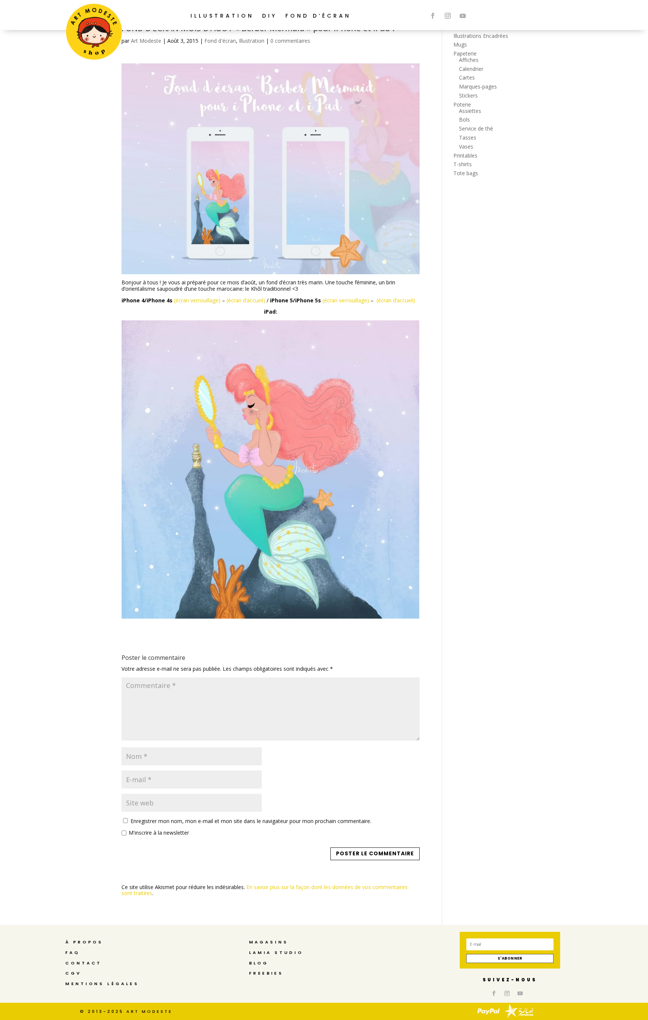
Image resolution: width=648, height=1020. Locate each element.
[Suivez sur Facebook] (433, 16)
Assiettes (470, 110)
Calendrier (471, 68)
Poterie (462, 104)
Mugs (460, 44)
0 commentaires (290, 40)
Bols (464, 119)
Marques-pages (478, 86)
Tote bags (465, 173)
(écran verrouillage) (197, 300)
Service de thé (476, 128)
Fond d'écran (220, 40)
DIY (269, 16)
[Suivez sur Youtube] (463, 16)
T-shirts (462, 164)
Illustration (251, 40)
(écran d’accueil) (245, 300)
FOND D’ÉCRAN (318, 16)
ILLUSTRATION (222, 16)
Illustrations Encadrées (480, 35)
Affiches (468, 59)
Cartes (467, 77)
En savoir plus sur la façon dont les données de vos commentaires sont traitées (265, 890)
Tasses (467, 137)
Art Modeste (146, 40)
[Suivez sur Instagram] (448, 16)
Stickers (468, 95)
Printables (465, 155)
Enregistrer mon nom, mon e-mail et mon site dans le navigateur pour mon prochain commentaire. (250, 821)
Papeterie (465, 53)
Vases (466, 146)
